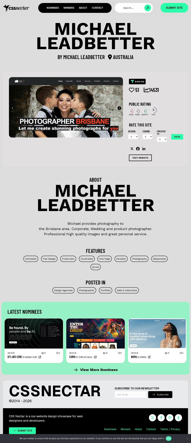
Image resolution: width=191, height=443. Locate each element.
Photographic (86, 290)
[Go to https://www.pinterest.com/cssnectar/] (169, 417)
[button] (147, 7)
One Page (104, 258)
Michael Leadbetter (84, 57)
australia (122, 57)
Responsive (159, 258)
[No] (187, 438)
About (138, 429)
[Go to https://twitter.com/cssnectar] (152, 417)
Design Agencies (63, 290)
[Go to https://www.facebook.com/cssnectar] (161, 417)
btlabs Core (15, 357)
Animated (30, 258)
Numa (134, 357)
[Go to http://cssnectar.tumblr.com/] (178, 417)
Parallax (121, 258)
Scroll (95, 267)
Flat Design (49, 258)
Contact (151, 429)
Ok (168, 438)
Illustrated (87, 258)
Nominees (110, 429)
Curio (72, 357)
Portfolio (105, 290)
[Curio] (95, 320)
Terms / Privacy (170, 429)
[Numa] (157, 320)
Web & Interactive (127, 290)
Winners (125, 429)
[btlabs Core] (34, 320)
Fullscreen (68, 258)
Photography (139, 258)
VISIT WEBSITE (140, 157)
